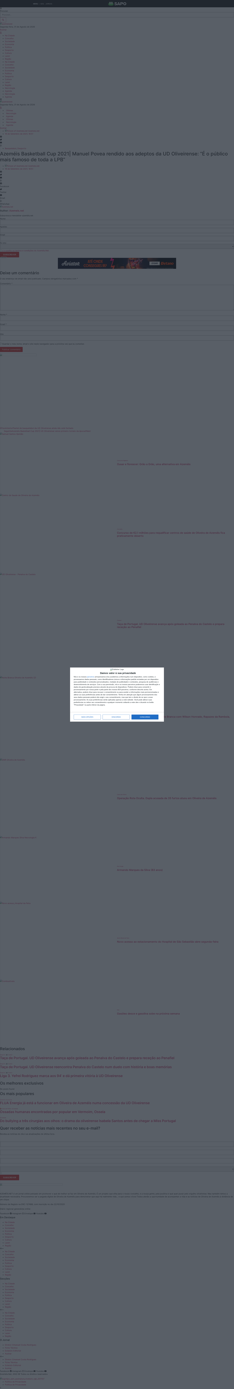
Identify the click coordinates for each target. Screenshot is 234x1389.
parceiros (90, 677)
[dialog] (117, 694)
